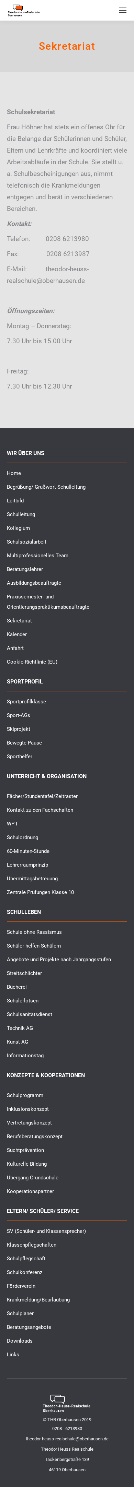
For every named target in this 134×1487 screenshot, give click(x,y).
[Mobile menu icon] (122, 10)
